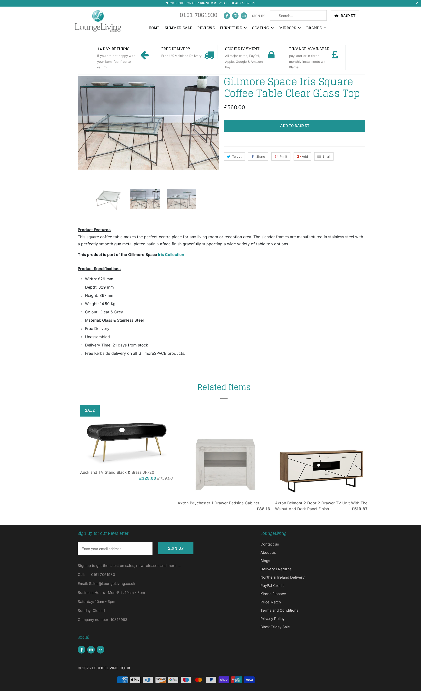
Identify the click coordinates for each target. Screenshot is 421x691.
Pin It (283, 156)
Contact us (269, 544)
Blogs (265, 560)
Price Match (270, 602)
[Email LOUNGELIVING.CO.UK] (244, 15)
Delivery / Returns (276, 569)
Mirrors (288, 28)
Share (260, 156)
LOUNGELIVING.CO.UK (112, 668)
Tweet (237, 156)
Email (326, 156)
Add (305, 156)
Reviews (206, 28)
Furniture (231, 28)
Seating (261, 28)
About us (268, 552)
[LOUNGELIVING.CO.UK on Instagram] (235, 15)
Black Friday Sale (275, 627)
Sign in (258, 16)
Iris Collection (171, 254)
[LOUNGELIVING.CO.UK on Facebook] (227, 15)
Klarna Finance (273, 593)
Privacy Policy (272, 618)
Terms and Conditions (279, 610)
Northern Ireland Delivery (282, 577)
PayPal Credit (272, 585)
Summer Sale (178, 28)
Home (154, 28)
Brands (314, 28)
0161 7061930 (198, 16)
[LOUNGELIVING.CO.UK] (98, 21)
